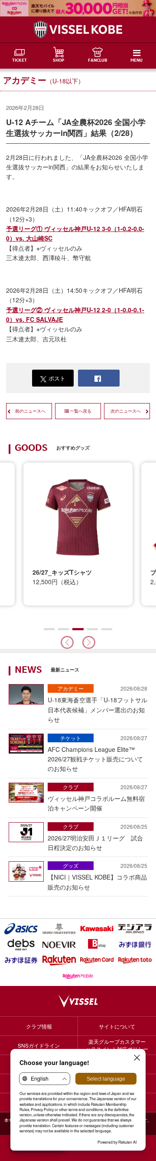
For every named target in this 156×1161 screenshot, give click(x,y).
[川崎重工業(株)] (97, 928)
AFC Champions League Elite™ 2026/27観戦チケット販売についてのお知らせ (97, 753)
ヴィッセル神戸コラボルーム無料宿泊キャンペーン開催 (97, 797)
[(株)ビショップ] (97, 944)
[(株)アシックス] (21, 928)
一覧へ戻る (80, 411)
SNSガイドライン (39, 1045)
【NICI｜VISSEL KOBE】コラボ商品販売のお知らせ (97, 876)
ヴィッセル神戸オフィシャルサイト (78, 29)
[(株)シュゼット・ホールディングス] (59, 928)
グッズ (70, 865)
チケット (70, 737)
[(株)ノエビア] (59, 944)
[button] (88, 642)
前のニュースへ (30, 411)
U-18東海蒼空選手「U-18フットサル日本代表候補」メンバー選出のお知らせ (97, 704)
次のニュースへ (125, 411)
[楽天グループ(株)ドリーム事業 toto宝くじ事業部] (135, 960)
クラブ (70, 787)
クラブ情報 (39, 1026)
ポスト (57, 378)
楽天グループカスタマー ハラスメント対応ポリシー (117, 1045)
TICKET (19, 61)
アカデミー (71, 688)
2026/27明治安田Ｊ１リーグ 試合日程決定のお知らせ (97, 837)
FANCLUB (97, 61)
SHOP (58, 61)
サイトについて (117, 1026)
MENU (136, 61)
